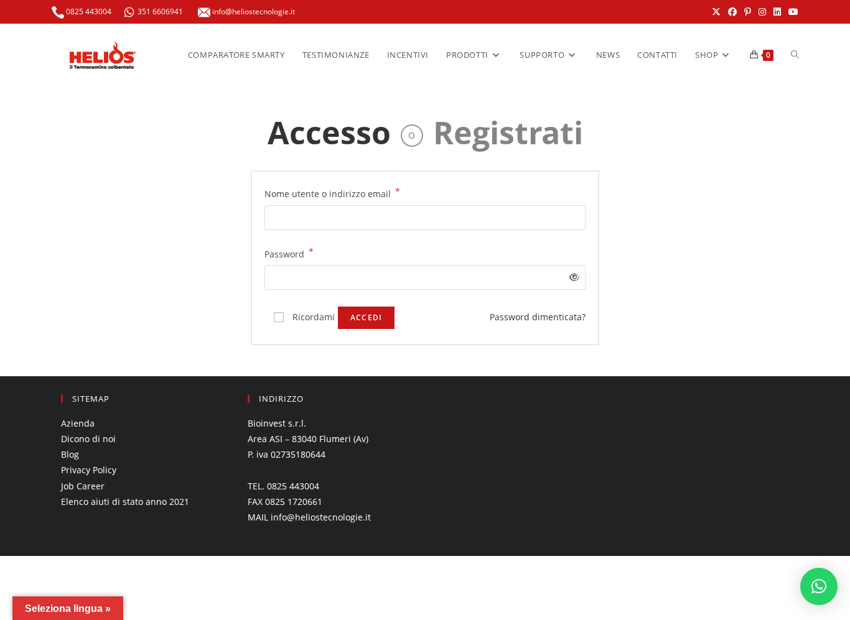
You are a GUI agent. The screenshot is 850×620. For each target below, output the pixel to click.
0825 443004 (87, 11)
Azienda (78, 423)
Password (289, 253)
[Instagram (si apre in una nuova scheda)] (762, 12)
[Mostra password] (572, 277)
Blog (70, 454)
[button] (819, 586)
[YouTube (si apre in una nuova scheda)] (791, 12)
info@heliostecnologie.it (252, 11)
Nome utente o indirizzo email (332, 193)
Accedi (366, 317)
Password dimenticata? (538, 317)
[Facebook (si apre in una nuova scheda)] (732, 12)
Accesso (329, 132)
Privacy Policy (88, 470)
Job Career (83, 486)
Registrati (508, 132)
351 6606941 (160, 11)
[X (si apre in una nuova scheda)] (716, 12)
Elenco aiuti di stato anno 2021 (125, 501)
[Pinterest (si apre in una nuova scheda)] (747, 12)
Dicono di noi (88, 439)
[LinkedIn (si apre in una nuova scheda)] (777, 12)
